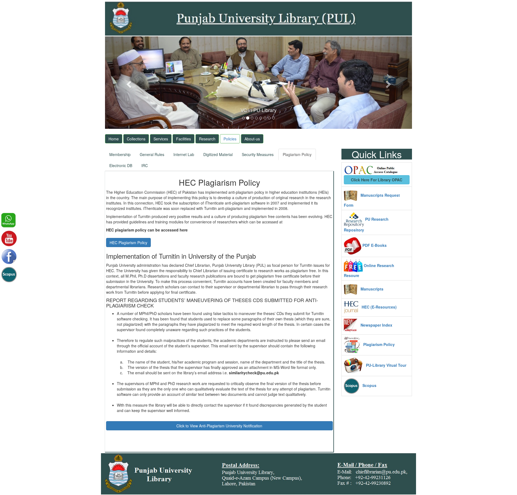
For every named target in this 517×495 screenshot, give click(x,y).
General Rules (152, 154)
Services (160, 138)
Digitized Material (218, 154)
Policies (229, 138)
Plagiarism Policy (297, 154)
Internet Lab (183, 154)
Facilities (183, 138)
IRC (144, 165)
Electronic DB (120, 165)
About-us (252, 138)
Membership (120, 154)
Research (207, 138)
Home (114, 138)
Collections (136, 138)
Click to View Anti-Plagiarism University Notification (219, 425)
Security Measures (258, 154)
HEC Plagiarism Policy (128, 242)
